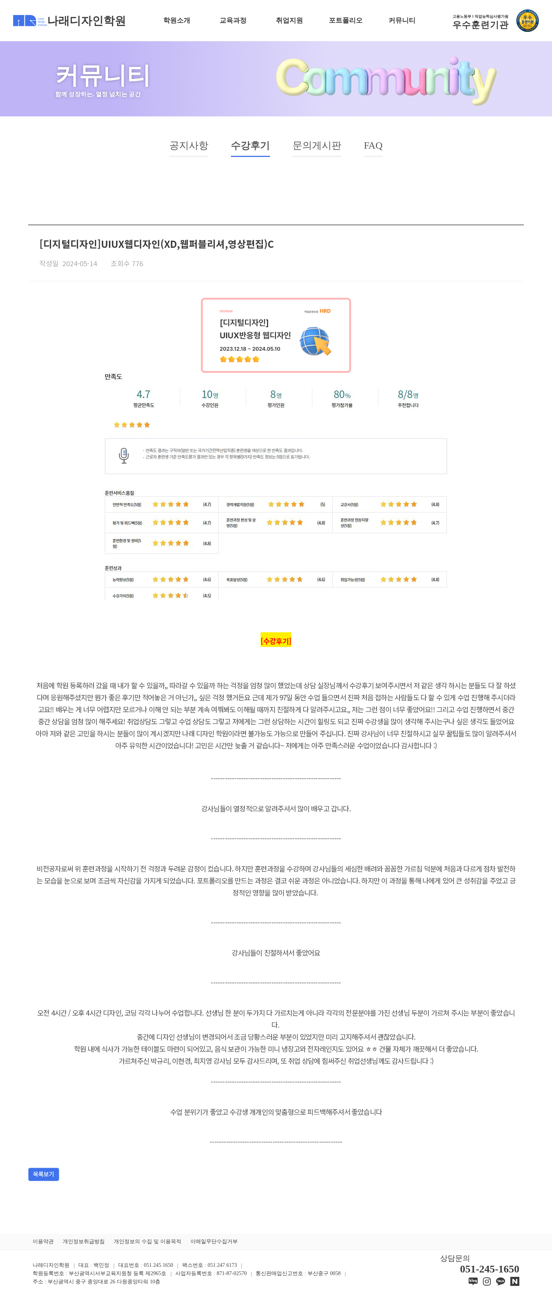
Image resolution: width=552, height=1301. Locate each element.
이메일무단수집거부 (214, 1241)
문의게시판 (317, 145)
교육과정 (233, 20)
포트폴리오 (346, 20)
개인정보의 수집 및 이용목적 (147, 1241)
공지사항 (188, 145)
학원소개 (176, 20)
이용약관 (43, 1241)
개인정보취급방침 (84, 1241)
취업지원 (289, 20)
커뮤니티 (402, 20)
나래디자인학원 (86, 20)
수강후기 (250, 145)
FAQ (373, 145)
